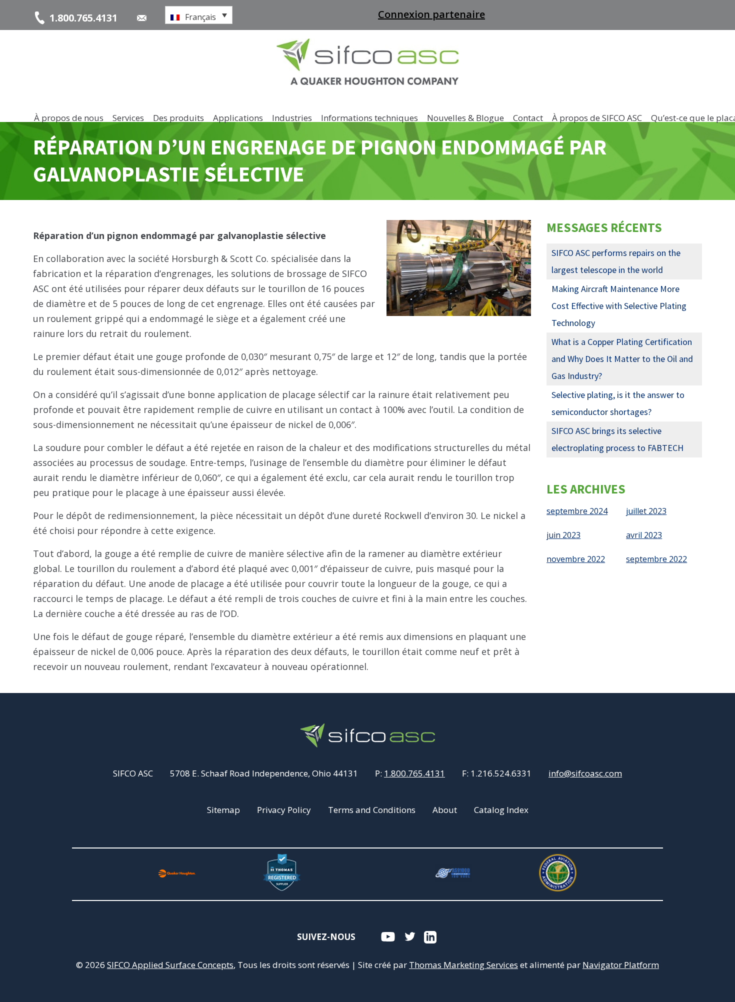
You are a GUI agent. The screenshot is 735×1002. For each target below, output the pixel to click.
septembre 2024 (577, 511)
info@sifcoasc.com (585, 773)
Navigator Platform (620, 964)
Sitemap (223, 810)
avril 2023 (644, 535)
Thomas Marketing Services (463, 964)
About (444, 810)
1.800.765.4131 (414, 773)
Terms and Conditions (372, 810)
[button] (198, 15)
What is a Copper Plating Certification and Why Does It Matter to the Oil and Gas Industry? (622, 359)
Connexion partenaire (431, 14)
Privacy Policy (284, 810)
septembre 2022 (656, 559)
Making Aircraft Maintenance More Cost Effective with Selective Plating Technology (619, 305)
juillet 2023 (646, 511)
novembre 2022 (575, 559)
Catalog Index (501, 810)
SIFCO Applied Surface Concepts (170, 964)
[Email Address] (141, 18)
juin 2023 (563, 535)
